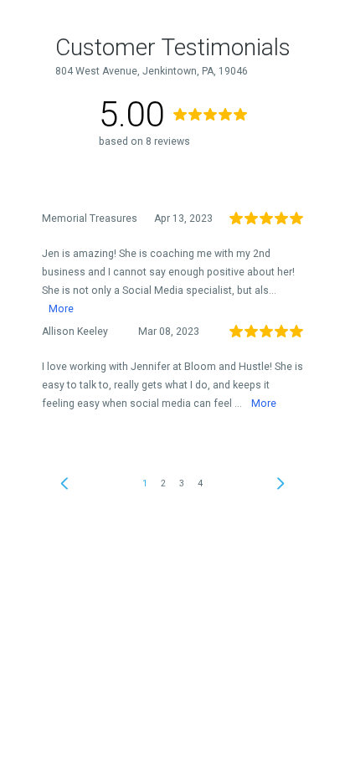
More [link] (61, 309)
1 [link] (144, 483)
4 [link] (200, 483)
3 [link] (181, 483)
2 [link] (163, 483)
